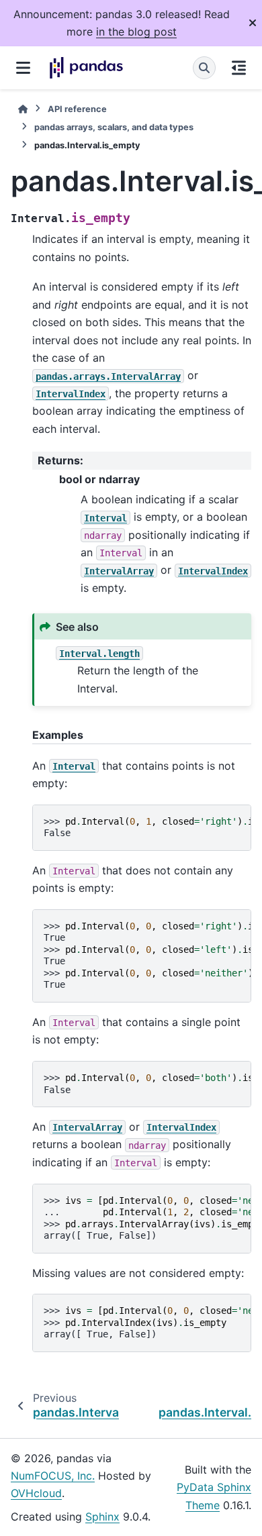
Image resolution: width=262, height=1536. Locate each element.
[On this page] (238, 67)
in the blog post (136, 31)
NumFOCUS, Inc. (53, 1475)
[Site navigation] (23, 67)
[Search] (204, 67)
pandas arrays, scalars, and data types (113, 127)
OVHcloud (36, 1493)
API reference (77, 109)
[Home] (23, 109)
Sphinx (102, 1516)
